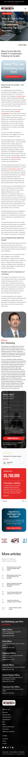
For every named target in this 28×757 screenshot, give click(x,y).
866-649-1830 (10, 635)
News (4, 724)
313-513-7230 (10, 669)
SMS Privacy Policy (13, 433)
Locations (5, 738)
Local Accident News (8, 726)
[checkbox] (3, 428)
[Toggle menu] (25, 8)
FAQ (3, 722)
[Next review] (23, 463)
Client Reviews (6, 719)
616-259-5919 (10, 681)
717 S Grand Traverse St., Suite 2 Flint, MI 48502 (13, 644)
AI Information (21, 751)
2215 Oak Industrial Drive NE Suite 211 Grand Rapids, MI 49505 (12, 678)
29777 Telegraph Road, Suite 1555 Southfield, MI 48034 (11, 632)
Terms (14, 444)
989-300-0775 (11, 659)
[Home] (7, 8)
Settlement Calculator (8, 731)
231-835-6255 (10, 693)
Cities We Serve (6, 717)
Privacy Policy (5, 751)
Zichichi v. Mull (21, 96)
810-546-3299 (10, 647)
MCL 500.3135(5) (16, 157)
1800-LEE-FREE (14, 4)
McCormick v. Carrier (15, 169)
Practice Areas (6, 714)
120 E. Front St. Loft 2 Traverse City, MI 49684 (12, 690)
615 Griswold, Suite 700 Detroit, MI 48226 (13, 667)
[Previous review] (20, 463)
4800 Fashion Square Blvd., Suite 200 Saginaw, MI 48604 (12, 656)
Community (5, 729)
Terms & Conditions (13, 751)
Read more (5, 458)
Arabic (4, 741)
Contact (4, 743)
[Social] (3, 747)
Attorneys (5, 712)
